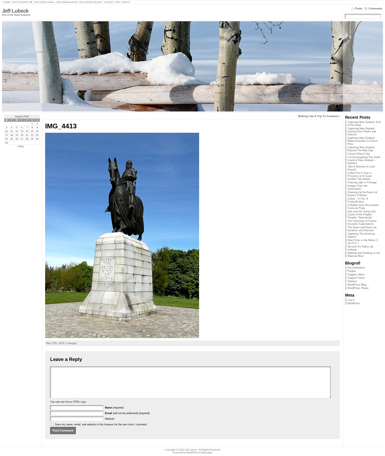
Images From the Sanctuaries (357, 187)
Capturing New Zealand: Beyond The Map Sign (361, 149)
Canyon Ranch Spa (359, 153)
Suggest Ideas (356, 274)
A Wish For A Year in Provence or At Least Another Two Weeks (360, 175)
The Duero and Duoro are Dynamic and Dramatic (362, 229)
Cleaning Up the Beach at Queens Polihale (362, 194)
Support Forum (356, 277)
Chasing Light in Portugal (362, 182)
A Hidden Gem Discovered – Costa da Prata (364, 207)
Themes (352, 281)
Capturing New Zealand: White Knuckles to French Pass (363, 140)
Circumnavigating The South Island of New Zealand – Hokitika (364, 160)
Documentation (356, 267)
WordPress (354, 303)
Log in (351, 299)
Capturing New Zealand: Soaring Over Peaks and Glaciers (362, 131)
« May (20, 146)
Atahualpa (206, 452)
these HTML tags (75, 401)
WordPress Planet (358, 288)
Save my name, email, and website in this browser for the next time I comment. (101, 424)
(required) (114, 407)
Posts (358, 8)
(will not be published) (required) (127, 413)
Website (109, 418)
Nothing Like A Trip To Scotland (318, 116)
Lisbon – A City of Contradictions (358, 200)
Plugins (352, 271)
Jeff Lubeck (15, 11)
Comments (375, 8)
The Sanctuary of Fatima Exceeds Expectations (362, 222)
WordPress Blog (357, 284)
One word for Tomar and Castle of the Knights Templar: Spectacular (361, 214)
